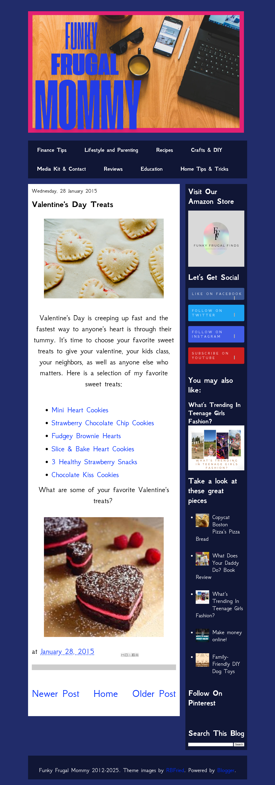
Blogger (225, 770)
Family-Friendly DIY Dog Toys (226, 664)
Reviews (113, 168)
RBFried (175, 770)
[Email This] (123, 655)
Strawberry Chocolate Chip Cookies (102, 422)
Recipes (164, 150)
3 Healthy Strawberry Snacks (94, 461)
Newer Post (56, 693)
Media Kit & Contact (61, 168)
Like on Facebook (217, 294)
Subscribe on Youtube (210, 355)
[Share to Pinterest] (137, 655)
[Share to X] (130, 655)
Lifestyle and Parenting (111, 150)
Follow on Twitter (207, 313)
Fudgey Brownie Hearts (86, 435)
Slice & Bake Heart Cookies (92, 448)
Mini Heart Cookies (79, 409)
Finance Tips (52, 150)
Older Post (154, 693)
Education (152, 168)
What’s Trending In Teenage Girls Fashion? (214, 413)
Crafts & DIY (206, 150)
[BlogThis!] (126, 655)
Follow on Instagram (207, 334)
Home (105, 693)
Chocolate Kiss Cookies (85, 474)
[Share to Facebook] (133, 655)
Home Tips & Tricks (204, 168)
